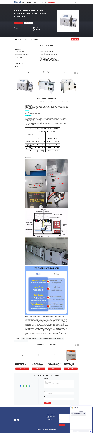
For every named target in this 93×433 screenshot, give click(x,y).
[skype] (30, 386)
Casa (15, 5)
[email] (21, 386)
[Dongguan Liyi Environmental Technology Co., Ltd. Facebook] (15, 420)
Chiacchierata (28, 22)
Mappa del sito (39, 429)
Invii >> (62, 424)
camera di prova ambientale (50, 414)
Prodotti (18, 5)
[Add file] (71, 431)
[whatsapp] (24, 386)
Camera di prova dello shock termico (50, 417)
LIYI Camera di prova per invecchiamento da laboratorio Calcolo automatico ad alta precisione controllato (38, 366)
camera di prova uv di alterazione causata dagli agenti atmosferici (51, 338)
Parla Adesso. (18, 22)
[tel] (33, 386)
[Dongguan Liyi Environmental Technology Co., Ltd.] (17, 1)
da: (44, 391)
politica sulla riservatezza (52, 429)
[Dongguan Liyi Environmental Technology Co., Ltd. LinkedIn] (18, 420)
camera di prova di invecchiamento (27, 5)
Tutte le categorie (49, 419)
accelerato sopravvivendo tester (21, 340)
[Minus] (90, 407)
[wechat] (27, 386)
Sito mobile (44, 429)
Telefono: (46, 396)
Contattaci (47, 402)
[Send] (90, 431)
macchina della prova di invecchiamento (29, 338)
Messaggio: (46, 378)
